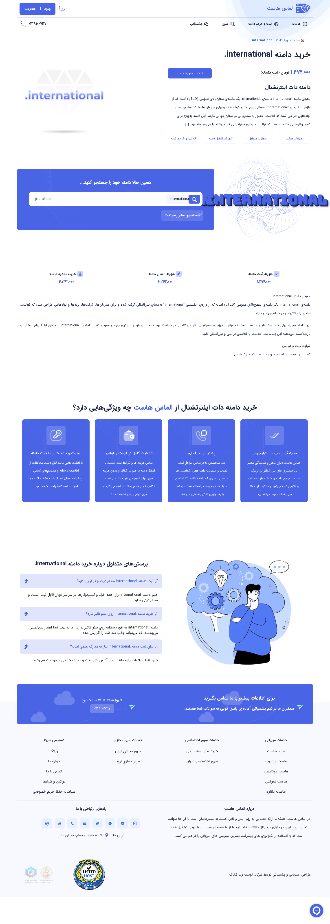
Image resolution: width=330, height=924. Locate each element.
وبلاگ (54, 751)
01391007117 (37, 23)
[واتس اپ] (110, 823)
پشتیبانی (196, 23)
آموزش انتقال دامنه (220, 138)
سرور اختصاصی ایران (202, 761)
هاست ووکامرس (276, 771)
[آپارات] (47, 823)
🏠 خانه (299, 40)
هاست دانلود (276, 791)
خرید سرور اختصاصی (202, 751)
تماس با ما (54, 771)
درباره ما (54, 761)
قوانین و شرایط (54, 781)
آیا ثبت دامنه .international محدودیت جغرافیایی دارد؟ (117, 581)
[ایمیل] (85, 823)
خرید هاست (276, 751)
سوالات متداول (257, 138)
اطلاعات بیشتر (294, 138)
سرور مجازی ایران (128, 751)
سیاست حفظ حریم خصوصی (54, 791)
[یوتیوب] (60, 823)
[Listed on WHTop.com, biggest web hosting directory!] (89, 874)
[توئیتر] (97, 823)
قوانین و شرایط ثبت (183, 138)
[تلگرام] (122, 823)
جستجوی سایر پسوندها (182, 215)
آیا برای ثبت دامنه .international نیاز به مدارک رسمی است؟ (114, 646)
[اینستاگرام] (135, 823)
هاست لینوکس (276, 781)
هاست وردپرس (276, 761)
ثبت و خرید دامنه (260, 23)
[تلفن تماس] (72, 823)
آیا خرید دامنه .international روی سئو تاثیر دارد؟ (122, 614)
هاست (296, 23)
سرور (225, 23)
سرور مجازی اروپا (128, 761)
